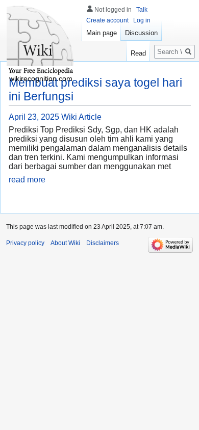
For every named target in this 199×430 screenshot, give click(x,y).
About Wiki (65, 243)
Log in (142, 20)
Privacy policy (25, 243)
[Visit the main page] (41, 41)
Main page (101, 33)
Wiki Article (81, 117)
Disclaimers (102, 243)
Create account (107, 20)
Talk (141, 9)
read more (27, 179)
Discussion (141, 33)
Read (138, 53)
